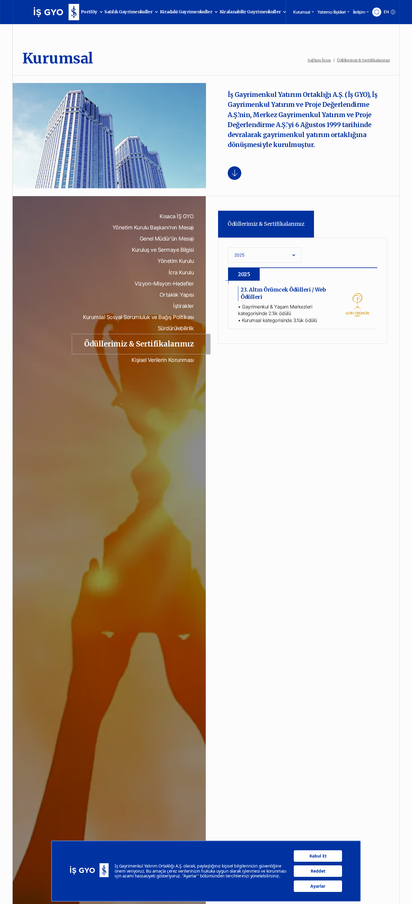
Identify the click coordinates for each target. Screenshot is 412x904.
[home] (47, 12)
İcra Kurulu (181, 272)
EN (386, 12)
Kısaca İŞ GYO (177, 216)
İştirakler (183, 306)
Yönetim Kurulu (175, 261)
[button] (90, 12)
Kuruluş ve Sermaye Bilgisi (163, 250)
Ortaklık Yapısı (177, 295)
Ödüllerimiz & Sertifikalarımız (139, 344)
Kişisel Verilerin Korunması (163, 360)
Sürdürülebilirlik (176, 328)
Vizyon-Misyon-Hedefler (164, 283)
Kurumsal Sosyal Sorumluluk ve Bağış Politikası (138, 317)
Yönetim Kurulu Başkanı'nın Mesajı (153, 227)
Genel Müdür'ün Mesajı (167, 238)
